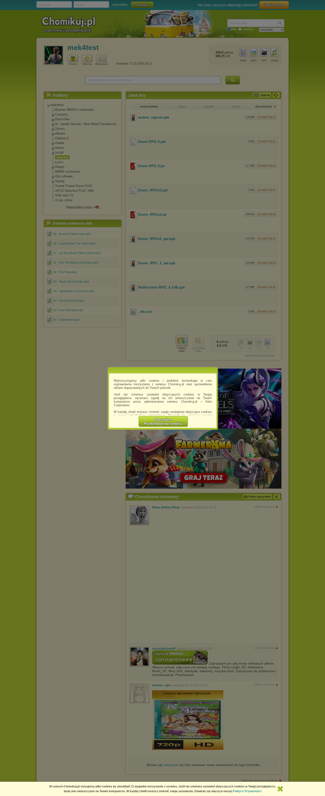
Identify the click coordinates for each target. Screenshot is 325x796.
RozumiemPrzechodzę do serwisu (163, 421)
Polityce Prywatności (247, 791)
